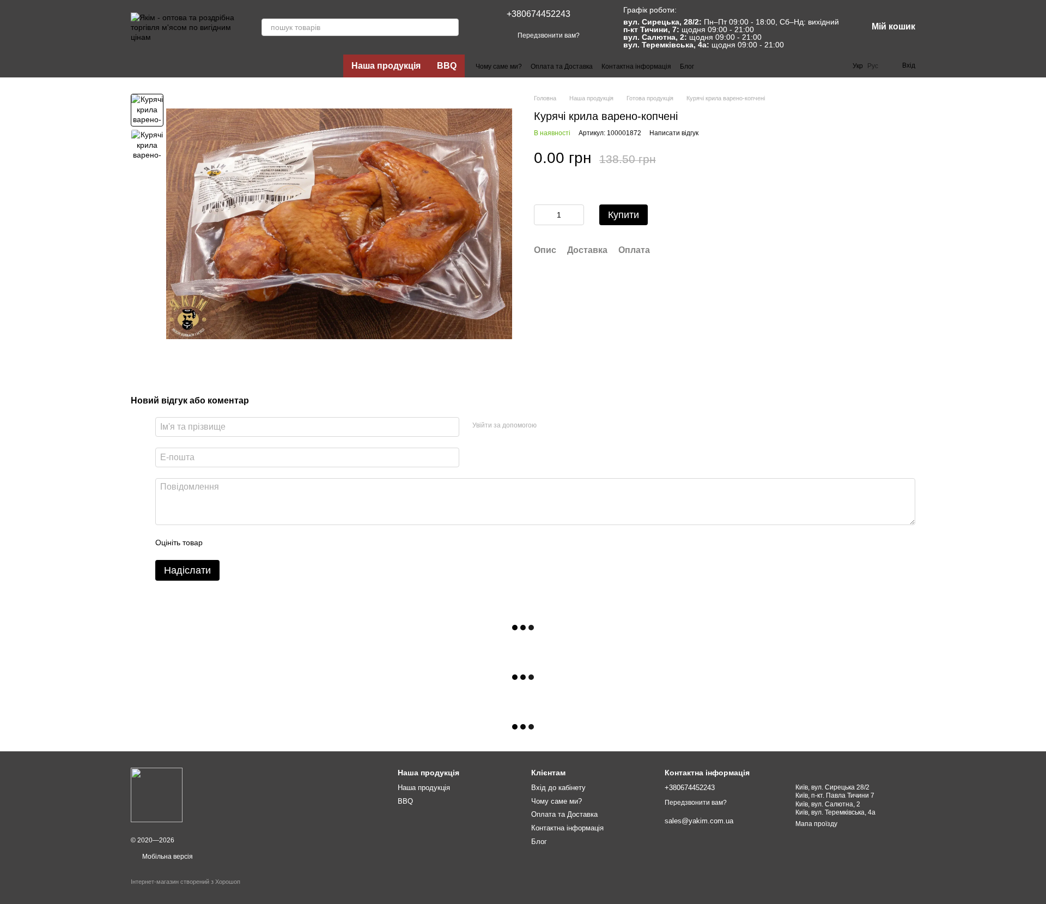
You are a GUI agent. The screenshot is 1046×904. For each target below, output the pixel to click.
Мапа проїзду (816, 824)
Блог (687, 66)
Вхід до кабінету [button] (558, 788)
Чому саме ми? (499, 66)
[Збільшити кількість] (575, 215)
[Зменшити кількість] (542, 215)
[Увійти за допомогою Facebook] (548, 425)
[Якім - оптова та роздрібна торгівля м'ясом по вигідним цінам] (157, 795)
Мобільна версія (167, 856)
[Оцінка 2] (238, 542)
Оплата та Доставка (562, 66)
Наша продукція (386, 65)
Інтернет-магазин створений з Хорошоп (185, 881)
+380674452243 (538, 14)
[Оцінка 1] (220, 542)
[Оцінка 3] (255, 542)
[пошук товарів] (450, 27)
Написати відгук (673, 133)
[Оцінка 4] (273, 542)
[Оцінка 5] (290, 542)
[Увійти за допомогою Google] (566, 425)
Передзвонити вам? (549, 35)
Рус (872, 66)
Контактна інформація (636, 66)
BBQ (447, 65)
